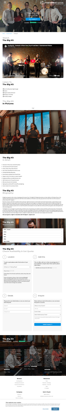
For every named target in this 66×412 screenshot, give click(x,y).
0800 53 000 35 (46, 394)
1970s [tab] (5, 239)
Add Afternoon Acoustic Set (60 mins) (46, 267)
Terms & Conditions (19, 398)
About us (19, 396)
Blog (47, 386)
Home (4, 33)
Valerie (5, 90)
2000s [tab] (5, 231)
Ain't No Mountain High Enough (11, 89)
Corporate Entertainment (19, 384)
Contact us (19, 394)
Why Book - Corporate (46, 384)
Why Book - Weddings (47, 382)
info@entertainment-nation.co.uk (46, 396)
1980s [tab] (5, 236)
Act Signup (47, 388)
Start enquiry (32, 19)
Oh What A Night (8, 96)
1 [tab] (33, 375)
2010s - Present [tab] (7, 229)
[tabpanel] (13, 361)
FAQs (47, 381)
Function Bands (9, 33)
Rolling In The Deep (8, 94)
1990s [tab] (5, 234)
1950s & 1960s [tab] (6, 241)
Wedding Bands (19, 381)
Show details (45, 409)
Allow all (55, 409)
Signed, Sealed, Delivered (9, 92)
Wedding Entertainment (19, 382)
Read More (12, 366)
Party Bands (19, 386)
